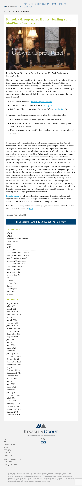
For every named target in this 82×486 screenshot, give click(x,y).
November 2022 (14, 365)
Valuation (11, 292)
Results (62, 4)
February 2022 (13, 370)
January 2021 (12, 392)
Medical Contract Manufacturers (21, 250)
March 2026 (12, 309)
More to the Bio (13, 272)
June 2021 (11, 381)
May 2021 (11, 384)
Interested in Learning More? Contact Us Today (41, 221)
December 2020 (14, 395)
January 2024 (12, 353)
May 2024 (11, 345)
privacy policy (30, 473)
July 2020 (11, 398)
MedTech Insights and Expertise (17, 11)
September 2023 (14, 362)
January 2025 (12, 326)
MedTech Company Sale (17, 258)
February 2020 (13, 404)
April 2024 (11, 348)
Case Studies (12, 241)
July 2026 (11, 306)
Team (54, 4)
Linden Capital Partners (41, 102)
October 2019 (12, 412)
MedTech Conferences (16, 261)
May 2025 (11, 317)
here (31, 209)
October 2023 (13, 359)
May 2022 (11, 367)
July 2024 (11, 340)
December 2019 (13, 406)
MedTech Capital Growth (18, 253)
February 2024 (13, 351)
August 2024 (12, 337)
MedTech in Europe (15, 266)
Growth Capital (42, 4)
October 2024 (13, 331)
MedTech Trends (14, 269)
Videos (10, 294)
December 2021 (13, 373)
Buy (25, 4)
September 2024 (14, 334)
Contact (28, 6)
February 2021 (13, 390)
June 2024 (11, 342)
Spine (9, 286)
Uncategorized (13, 289)
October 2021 (12, 376)
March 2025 (12, 320)
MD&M (10, 247)
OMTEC (10, 280)
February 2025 (13, 323)
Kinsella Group (12, 196)
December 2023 (14, 356)
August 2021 (12, 378)
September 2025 (14, 314)
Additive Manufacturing (17, 239)
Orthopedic (12, 283)
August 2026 (12, 303)
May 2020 (11, 401)
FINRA (59, 476)
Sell (31, 4)
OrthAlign (59, 109)
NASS (9, 278)
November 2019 (14, 409)
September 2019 (14, 415)
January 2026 (12, 312)
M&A (9, 244)
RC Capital (47, 105)
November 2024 (14, 328)
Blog (43, 439)
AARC (9, 236)
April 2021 (11, 387)
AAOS (9, 233)
